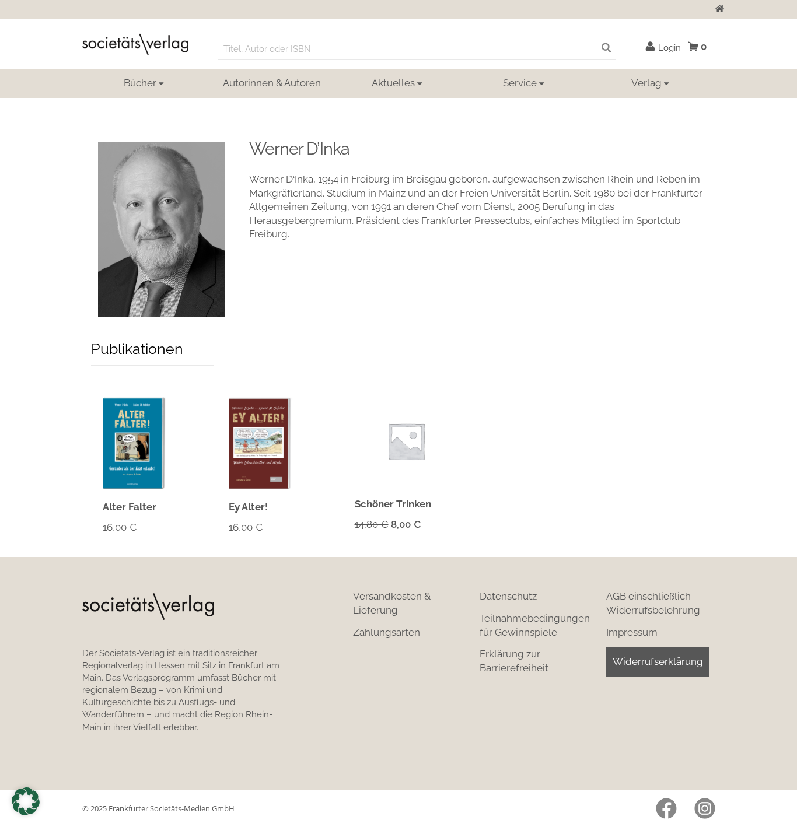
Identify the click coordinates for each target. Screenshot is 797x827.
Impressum (632, 632)
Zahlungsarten (386, 632)
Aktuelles (393, 83)
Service (520, 83)
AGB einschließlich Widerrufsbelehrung (653, 603)
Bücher (140, 83)
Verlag (646, 83)
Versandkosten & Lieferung (392, 603)
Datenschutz (508, 596)
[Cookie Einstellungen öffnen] (26, 801)
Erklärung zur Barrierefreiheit (514, 661)
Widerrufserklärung (658, 661)
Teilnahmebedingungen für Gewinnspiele (535, 625)
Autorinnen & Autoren (272, 83)
